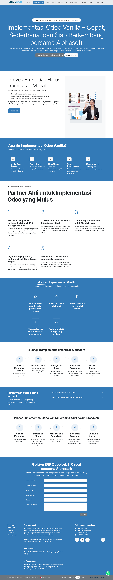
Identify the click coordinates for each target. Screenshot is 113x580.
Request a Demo (71, 55)
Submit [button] (83, 514)
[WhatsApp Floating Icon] (108, 573)
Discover (14, 111)
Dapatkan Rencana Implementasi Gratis (49, 55)
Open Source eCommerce (96, 577)
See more (74, 20)
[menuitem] (29, 2)
